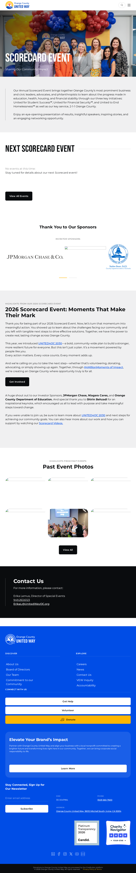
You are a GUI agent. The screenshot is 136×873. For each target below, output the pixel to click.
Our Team (12, 674)
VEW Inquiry (85, 680)
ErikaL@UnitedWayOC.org (31, 604)
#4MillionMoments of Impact (103, 367)
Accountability (86, 685)
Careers (82, 664)
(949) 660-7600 (104, 800)
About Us (12, 664)
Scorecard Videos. (51, 423)
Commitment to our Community (19, 682)
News (80, 669)
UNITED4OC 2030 (50, 343)
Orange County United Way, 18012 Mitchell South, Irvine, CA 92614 (88, 811)
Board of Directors (18, 669)
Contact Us (84, 674)
